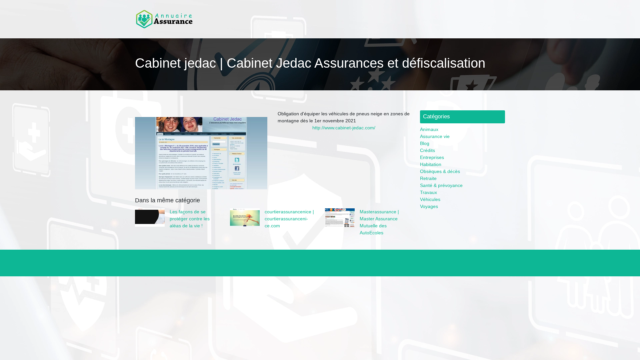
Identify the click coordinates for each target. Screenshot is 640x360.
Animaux (429, 129)
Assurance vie (435, 136)
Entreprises (432, 157)
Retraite (428, 178)
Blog (424, 143)
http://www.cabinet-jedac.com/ (343, 127)
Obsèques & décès (440, 171)
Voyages (429, 206)
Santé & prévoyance (441, 185)
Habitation (430, 164)
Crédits (427, 150)
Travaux (428, 192)
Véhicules (430, 199)
